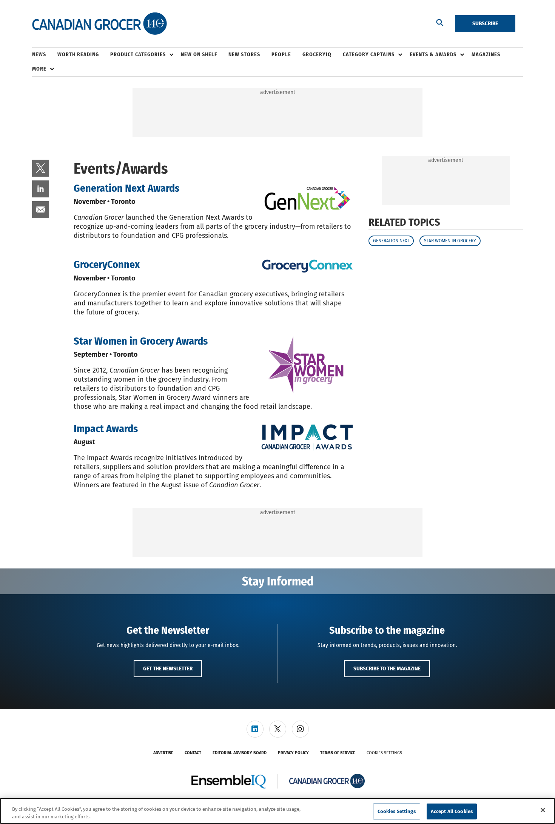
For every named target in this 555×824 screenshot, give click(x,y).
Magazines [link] (486, 54)
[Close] (543, 810)
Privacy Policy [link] (293, 752)
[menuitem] (44, 55)
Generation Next (391, 240)
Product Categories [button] (138, 54)
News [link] (39, 54)
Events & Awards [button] (433, 54)
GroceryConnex (107, 264)
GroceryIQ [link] (316, 54)
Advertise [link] (163, 752)
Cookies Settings (384, 753)
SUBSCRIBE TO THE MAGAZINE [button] (387, 668)
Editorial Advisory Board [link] (240, 752)
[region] (277, 811)
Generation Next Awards (126, 188)
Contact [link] (193, 752)
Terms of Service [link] (337, 752)
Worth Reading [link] (78, 54)
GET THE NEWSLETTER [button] (168, 668)
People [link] (281, 54)
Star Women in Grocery (450, 240)
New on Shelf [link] (199, 54)
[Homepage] (99, 23)
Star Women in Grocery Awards (141, 341)
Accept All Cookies (452, 811)
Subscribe (485, 23)
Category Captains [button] (369, 54)
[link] (40, 168)
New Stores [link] (244, 54)
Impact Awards (106, 428)
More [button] (39, 69)
